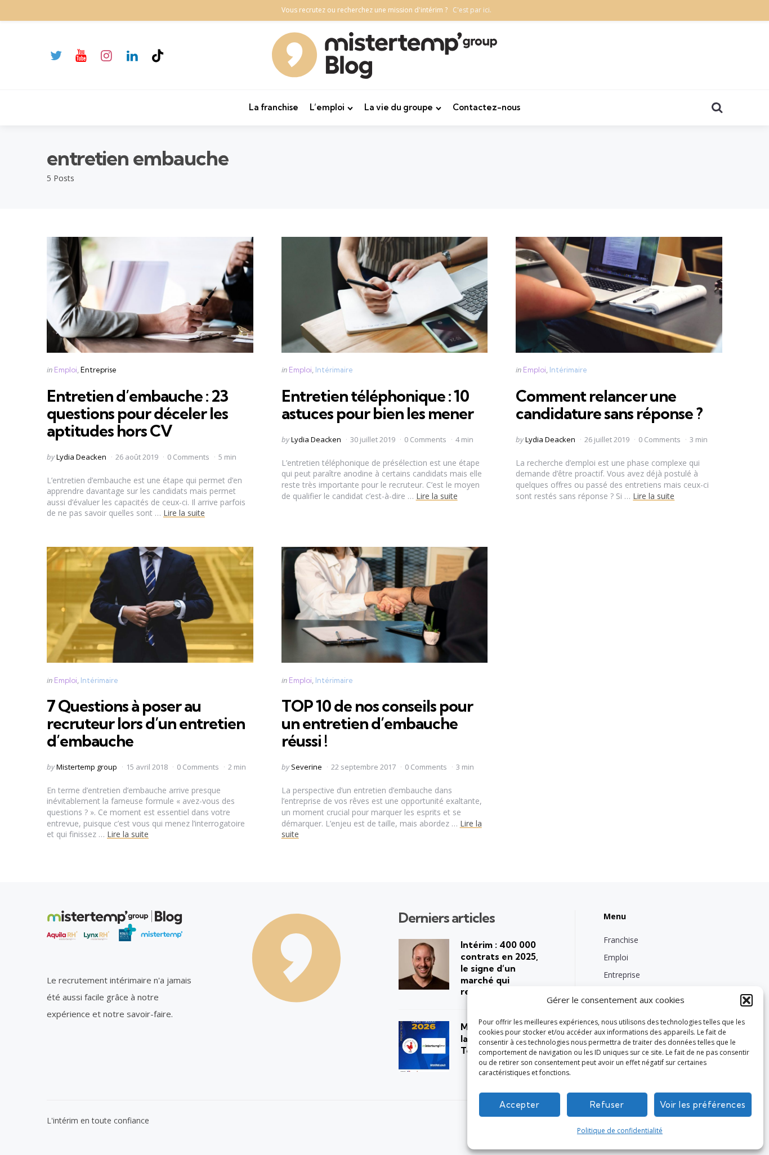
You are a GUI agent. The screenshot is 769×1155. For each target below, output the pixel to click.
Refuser (607, 1104)
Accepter (519, 1104)
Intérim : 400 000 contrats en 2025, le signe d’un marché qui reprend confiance (501, 968)
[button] (746, 1000)
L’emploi (327, 107)
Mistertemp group (86, 767)
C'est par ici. (472, 10)
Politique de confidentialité (620, 1130)
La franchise (273, 107)
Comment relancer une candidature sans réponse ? (609, 404)
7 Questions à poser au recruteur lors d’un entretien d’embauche (146, 723)
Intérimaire (334, 369)
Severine (306, 767)
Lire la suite (184, 512)
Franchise (620, 939)
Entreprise (99, 369)
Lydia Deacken (81, 457)
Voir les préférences (703, 1104)
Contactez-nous (486, 107)
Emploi (65, 369)
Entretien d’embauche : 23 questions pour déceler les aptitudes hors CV (137, 413)
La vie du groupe (398, 107)
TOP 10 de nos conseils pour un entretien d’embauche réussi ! (377, 723)
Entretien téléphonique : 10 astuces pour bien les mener (377, 404)
